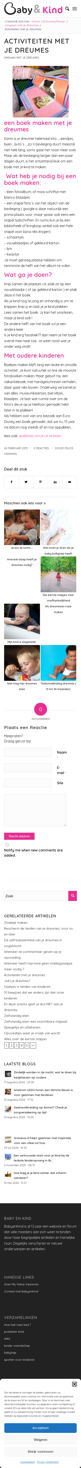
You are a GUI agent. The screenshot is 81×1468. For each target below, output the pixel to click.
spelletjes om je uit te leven (40, 436)
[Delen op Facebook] (11, 482)
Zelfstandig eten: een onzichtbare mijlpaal (35, 1021)
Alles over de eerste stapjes (25, 1039)
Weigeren (40, 1440)
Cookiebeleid (27, 1461)
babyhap (10, 1352)
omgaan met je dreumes (21, 57)
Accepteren (40, 1428)
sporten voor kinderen (19, 1359)
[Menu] (74, 8)
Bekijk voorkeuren (40, 1451)
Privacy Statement (48, 1461)
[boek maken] (40, 91)
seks (7, 1338)
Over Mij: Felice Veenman (21, 1284)
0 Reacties (41, 448)
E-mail (61, 770)
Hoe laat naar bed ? (17, 1324)
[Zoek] (65, 8)
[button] (74, 1384)
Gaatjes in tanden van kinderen (27, 987)
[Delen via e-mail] (69, 482)
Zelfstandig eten (16, 1016)
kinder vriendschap (17, 1345)
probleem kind (14, 1331)
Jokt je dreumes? (17, 981)
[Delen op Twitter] (26, 482)
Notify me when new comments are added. (33, 852)
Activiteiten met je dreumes (24, 975)
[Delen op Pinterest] (40, 482)
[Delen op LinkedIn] (55, 482)
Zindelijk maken (15, 923)
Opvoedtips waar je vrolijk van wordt (32, 1033)
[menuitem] (65, 8)
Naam (62, 754)
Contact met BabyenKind (21, 1291)
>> (33, 1045)
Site (60, 783)
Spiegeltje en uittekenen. (22, 1027)
